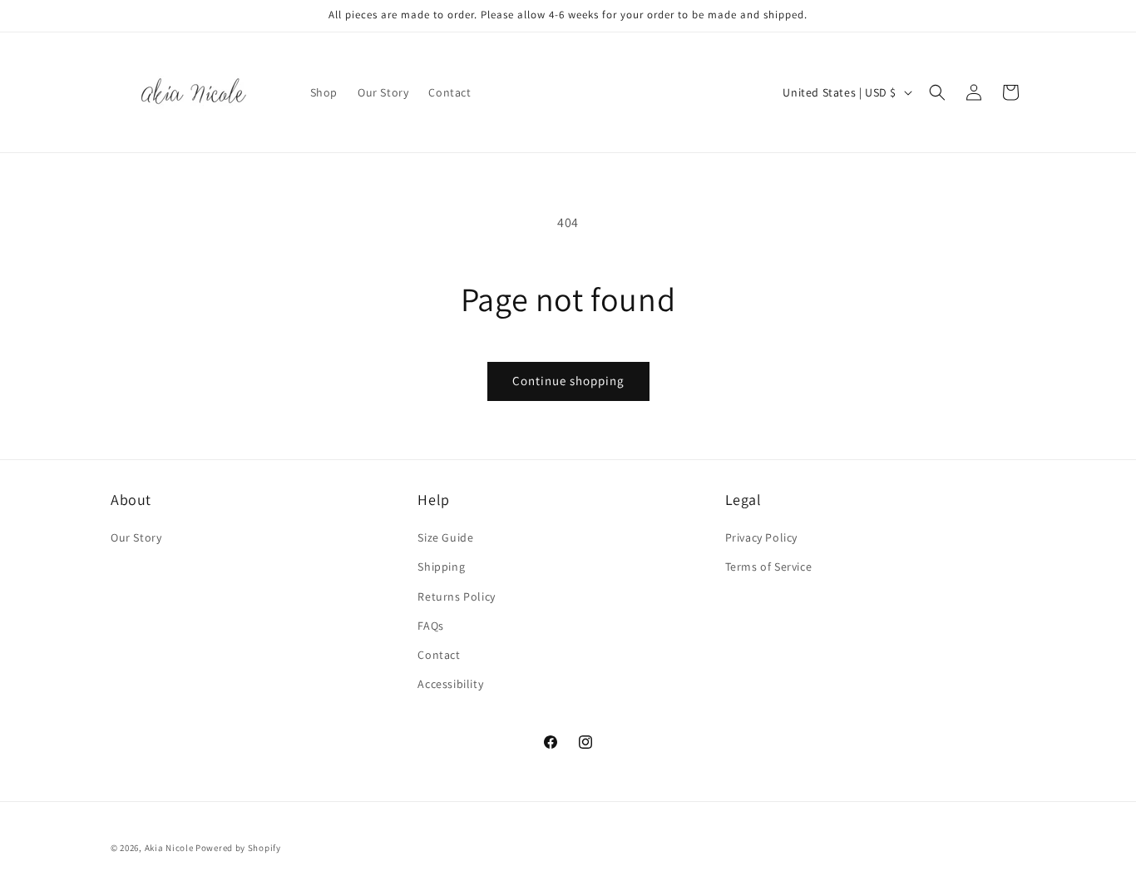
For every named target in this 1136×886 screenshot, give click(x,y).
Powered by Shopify (238, 848)
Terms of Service (768, 567)
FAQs (430, 625)
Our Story (136, 537)
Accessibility (450, 683)
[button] (937, 92)
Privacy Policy (761, 537)
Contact (438, 654)
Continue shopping (568, 381)
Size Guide (445, 537)
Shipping (441, 567)
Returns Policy (456, 596)
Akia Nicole (169, 848)
